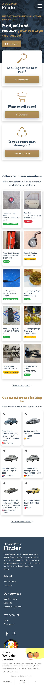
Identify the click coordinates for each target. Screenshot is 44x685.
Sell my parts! (22, 115)
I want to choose (22, 681)
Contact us (8, 585)
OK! (36, 681)
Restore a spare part (12, 606)
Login (6, 620)
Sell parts (8, 603)
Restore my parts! (22, 153)
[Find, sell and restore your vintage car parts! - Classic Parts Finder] (9, 6)
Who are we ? (10, 581)
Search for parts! (22, 79)
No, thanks (7, 681)
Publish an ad (12, 44)
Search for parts (10, 599)
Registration (9, 624)
